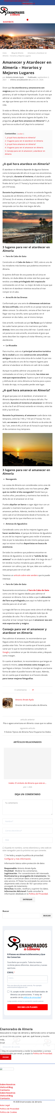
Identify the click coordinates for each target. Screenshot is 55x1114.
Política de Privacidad (38, 893)
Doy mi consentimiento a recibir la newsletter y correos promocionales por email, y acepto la (26, 1052)
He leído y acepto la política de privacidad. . (24, 857)
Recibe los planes (27, 1007)
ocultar (20, 134)
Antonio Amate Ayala (15, 77)
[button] (27, 20)
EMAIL (10, 972)
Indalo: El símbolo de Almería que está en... (27, 783)
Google (6, 652)
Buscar (6, 911)
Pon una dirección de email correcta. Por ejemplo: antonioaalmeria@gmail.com (24, 986)
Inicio (5, 53)
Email (2, 1042)
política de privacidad (32, 997)
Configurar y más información (17, 859)
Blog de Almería (17, 53)
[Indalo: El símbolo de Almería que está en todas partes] (27, 763)
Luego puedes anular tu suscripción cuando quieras (25, 1001)
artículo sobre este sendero (26, 575)
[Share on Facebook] (36, 690)
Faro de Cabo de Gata (39, 590)
